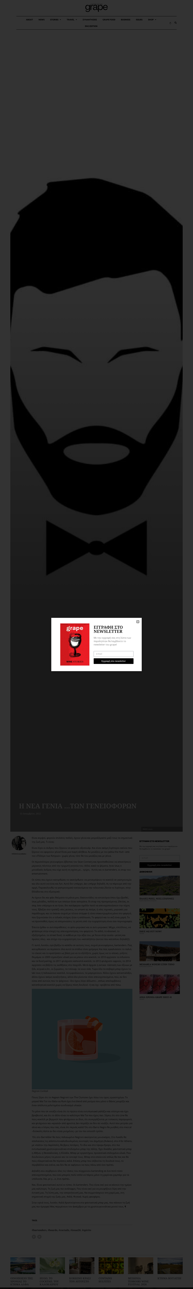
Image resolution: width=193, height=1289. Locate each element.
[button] (138, 622)
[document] (96, 644)
